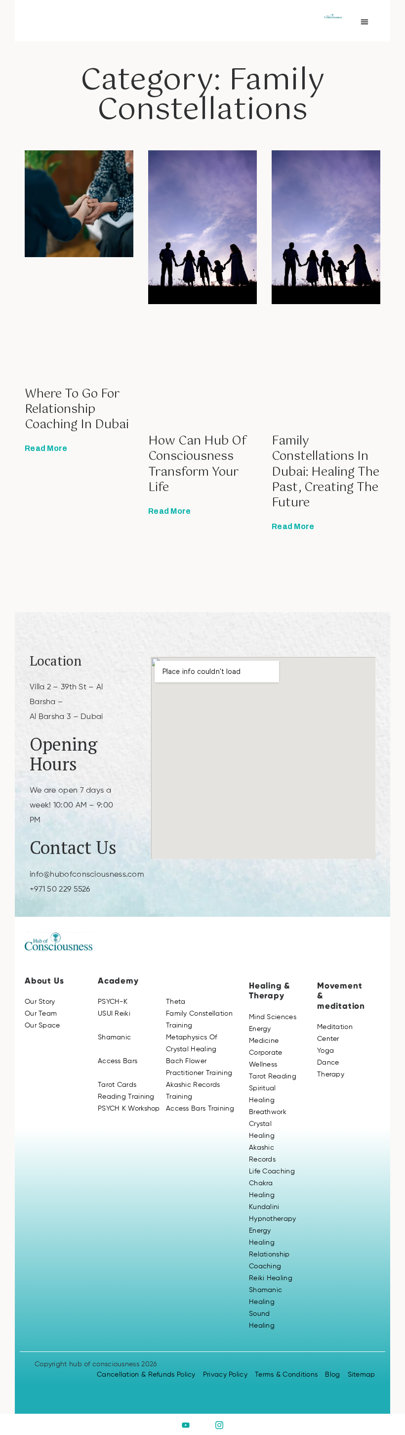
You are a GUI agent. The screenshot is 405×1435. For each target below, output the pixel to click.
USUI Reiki (114, 1013)
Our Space (42, 1025)
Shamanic (114, 1037)
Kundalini (264, 1207)
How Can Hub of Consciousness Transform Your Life (197, 464)
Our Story (40, 1001)
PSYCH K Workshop (129, 1108)
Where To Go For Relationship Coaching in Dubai (77, 409)
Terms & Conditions (286, 1374)
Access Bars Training (200, 1108)
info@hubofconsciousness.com (87, 875)
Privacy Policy (225, 1374)
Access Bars (117, 1061)
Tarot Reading (272, 1076)
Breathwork (267, 1112)
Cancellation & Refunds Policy (146, 1374)
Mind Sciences (272, 1017)
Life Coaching (272, 1171)
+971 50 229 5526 (60, 890)
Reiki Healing (270, 1278)
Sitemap (361, 1374)
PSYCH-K (112, 1001)
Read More (46, 448)
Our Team (41, 1013)
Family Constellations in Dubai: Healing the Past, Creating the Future (325, 472)
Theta (176, 1001)
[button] (364, 22)
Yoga (325, 1050)
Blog (332, 1374)
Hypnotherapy (272, 1218)
